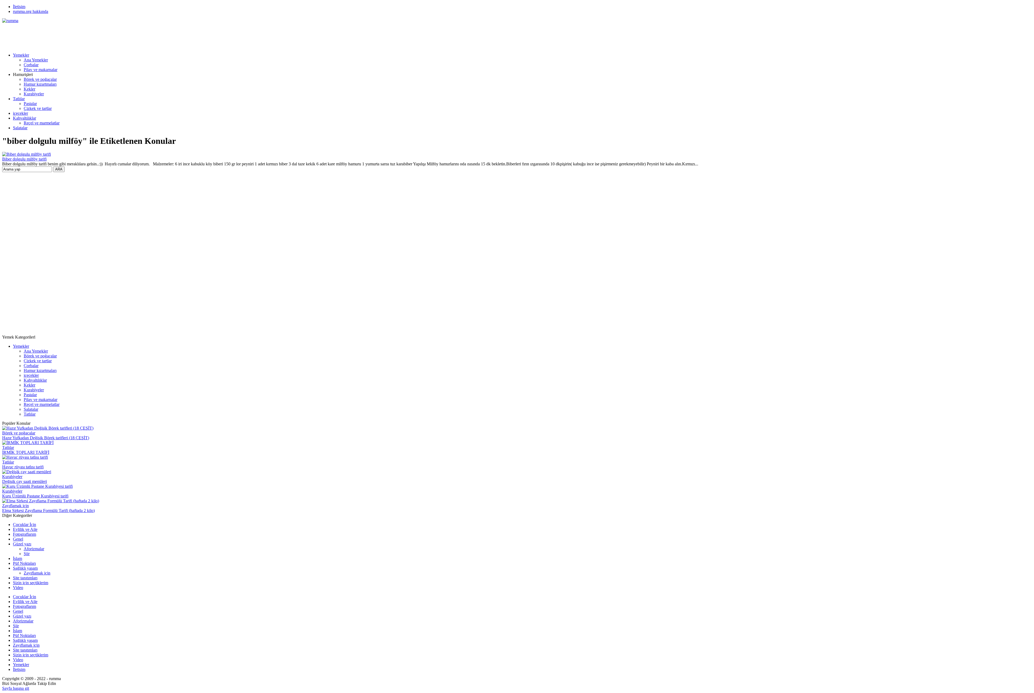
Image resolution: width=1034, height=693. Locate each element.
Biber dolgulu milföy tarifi (24, 159)
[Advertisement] (100, 35)
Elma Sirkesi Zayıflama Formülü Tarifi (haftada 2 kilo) (48, 510)
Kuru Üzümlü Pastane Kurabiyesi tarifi (35, 496)
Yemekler (21, 55)
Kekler (29, 89)
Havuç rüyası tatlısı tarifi (23, 467)
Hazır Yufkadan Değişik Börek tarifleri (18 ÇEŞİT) (45, 438)
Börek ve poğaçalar (40, 79)
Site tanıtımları (25, 578)
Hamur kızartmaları (40, 84)
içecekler (20, 113)
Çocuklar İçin (24, 524)
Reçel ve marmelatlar (42, 123)
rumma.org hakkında (30, 11)
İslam (17, 558)
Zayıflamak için (15, 505)
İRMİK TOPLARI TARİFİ (25, 452)
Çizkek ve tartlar (38, 108)
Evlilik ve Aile (25, 529)
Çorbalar (31, 64)
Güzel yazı (22, 544)
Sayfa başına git (15, 688)
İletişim (19, 6)
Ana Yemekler (36, 60)
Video (18, 587)
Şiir (27, 553)
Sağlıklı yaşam (25, 568)
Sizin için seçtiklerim (30, 582)
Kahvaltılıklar (24, 118)
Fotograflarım (24, 534)
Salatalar (20, 128)
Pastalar (30, 103)
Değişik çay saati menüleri (24, 481)
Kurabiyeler (34, 94)
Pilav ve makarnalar (40, 69)
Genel (18, 539)
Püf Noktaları (24, 563)
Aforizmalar (34, 548)
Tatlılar (19, 98)
